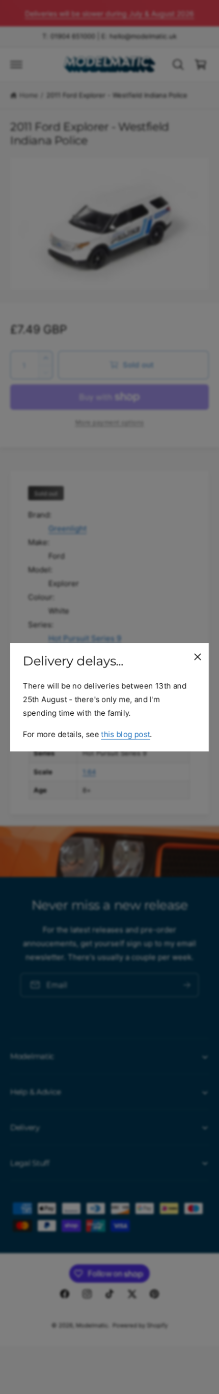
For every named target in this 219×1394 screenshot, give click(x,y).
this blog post (125, 734)
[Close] (197, 656)
